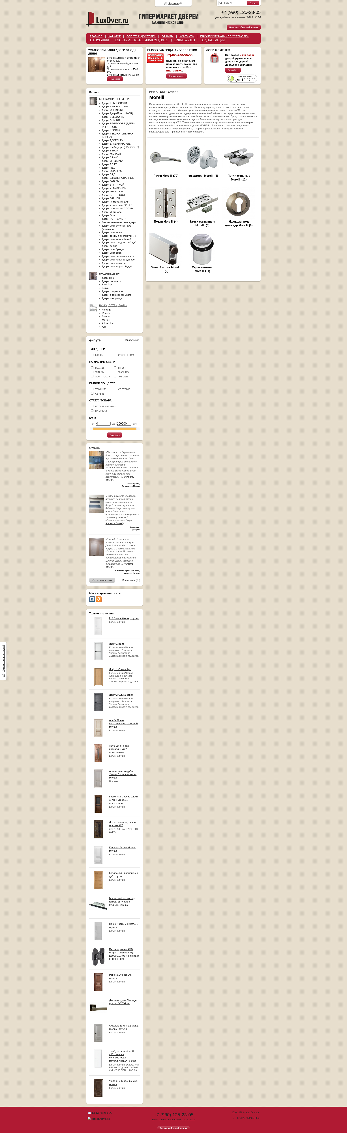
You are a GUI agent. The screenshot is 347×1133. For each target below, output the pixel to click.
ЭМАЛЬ (99, 372)
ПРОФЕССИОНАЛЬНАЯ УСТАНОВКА (224, 36)
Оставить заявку (177, 76)
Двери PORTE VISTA (114, 218)
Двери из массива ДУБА (116, 201)
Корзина (173, 3)
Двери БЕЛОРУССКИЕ (115, 106)
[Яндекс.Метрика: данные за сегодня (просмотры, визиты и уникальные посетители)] (99, 1118)
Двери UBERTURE (113, 109)
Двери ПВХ (108, 167)
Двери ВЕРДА (110, 150)
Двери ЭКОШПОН (112, 191)
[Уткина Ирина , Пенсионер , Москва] (96, 468)
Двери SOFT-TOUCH (114, 194)
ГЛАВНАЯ (96, 36)
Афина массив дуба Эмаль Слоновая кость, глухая (123, 774)
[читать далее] (114, 523)
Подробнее (115, 79)
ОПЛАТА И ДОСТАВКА (141, 36)
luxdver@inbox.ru (102, 1112)
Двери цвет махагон (114, 263)
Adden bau (108, 323)
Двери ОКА (108, 215)
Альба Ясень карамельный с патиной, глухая (123, 723)
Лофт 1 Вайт (116, 643)
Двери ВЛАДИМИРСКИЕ (116, 143)
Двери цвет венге (112, 232)
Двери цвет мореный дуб (117, 266)
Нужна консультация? (3, 658)
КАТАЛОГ (114, 36)
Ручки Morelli (162, 175)
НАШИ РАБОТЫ (184, 40)
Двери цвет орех (111, 252)
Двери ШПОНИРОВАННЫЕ (118, 177)
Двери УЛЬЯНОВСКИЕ (115, 103)
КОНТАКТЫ (186, 36)
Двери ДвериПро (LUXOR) (117, 113)
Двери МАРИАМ (111, 154)
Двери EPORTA (111, 130)
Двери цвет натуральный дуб (119, 242)
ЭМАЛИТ (123, 376)
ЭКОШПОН (124, 372)
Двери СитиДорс (111, 211)
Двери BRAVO (110, 157)
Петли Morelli (163, 221)
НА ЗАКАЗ (101, 411)
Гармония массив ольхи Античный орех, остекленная (123, 799)
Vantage (106, 309)
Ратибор (107, 284)
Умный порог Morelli (165, 267)
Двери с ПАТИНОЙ (113, 184)
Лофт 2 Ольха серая (121, 694)
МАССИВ (100, 368)
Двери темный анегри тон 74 (119, 235)
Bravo (105, 287)
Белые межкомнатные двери (119, 222)
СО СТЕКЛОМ (126, 355)
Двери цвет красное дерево (118, 259)
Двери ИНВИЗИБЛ (112, 160)
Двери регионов (111, 281)
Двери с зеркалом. (113, 291)
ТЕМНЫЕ (100, 389)
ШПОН (121, 368)
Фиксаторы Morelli (200, 175)
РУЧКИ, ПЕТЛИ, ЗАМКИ (162, 91)
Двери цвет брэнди (113, 249)
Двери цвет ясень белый (116, 239)
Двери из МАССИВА (114, 188)
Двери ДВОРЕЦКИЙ (113, 140)
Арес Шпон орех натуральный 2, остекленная (119, 749)
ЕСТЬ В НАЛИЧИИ (105, 406)
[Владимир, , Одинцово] (96, 511)
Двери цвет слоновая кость (118, 256)
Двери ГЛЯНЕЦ (111, 198)
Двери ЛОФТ (109, 164)
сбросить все (132, 340)
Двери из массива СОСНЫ (117, 208)
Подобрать (115, 435)
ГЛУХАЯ (99, 355)
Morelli (106, 319)
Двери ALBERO (111, 120)
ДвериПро (108, 277)
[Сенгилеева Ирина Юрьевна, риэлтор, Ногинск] (96, 555)
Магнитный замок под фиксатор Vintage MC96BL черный (122, 901)
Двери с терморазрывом (116, 294)
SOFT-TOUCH (102, 376)
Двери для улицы (112, 298)
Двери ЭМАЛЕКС (112, 170)
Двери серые (109, 245)
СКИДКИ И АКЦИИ (213, 40)
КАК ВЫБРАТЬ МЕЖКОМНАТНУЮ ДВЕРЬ (141, 40)
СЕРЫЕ (99, 393)
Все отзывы (128, 580)
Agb (104, 326)
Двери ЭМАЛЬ (110, 181)
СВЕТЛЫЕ (124, 389)
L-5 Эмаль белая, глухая (124, 618)
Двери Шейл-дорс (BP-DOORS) (120, 147)
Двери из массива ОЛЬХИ (117, 205)
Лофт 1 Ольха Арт (120, 669)
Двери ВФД (108, 174)
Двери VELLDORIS (113, 116)
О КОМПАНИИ (99, 40)
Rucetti (106, 313)
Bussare (106, 316)
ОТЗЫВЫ (168, 36)
